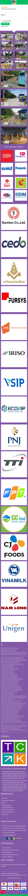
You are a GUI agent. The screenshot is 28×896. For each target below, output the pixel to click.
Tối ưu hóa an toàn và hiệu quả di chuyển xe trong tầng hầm (12, 716)
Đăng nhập (5, 23)
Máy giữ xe (4, 798)
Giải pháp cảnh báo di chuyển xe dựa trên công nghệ (16, 660)
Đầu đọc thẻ (5, 814)
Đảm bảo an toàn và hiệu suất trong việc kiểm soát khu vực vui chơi (13, 726)
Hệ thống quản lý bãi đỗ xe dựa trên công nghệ (10, 685)
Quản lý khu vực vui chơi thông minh (8, 703)
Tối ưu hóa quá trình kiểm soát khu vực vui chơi (10, 718)
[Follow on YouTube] (21, 838)
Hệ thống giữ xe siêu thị (5, 681)
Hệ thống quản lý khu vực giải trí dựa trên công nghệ (11, 687)
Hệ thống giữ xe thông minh (8, 800)
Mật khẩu (3, 14)
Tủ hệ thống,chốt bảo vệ (7, 807)
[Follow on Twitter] (9, 838)
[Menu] (2, 2)
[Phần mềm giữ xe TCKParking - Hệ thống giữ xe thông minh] (14, 2)
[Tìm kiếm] (26, 2)
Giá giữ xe (3, 660)
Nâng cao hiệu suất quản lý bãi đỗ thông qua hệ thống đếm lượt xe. (13, 696)
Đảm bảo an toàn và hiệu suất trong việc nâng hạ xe (11, 728)
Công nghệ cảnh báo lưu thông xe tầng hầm (9, 648)
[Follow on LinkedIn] (19, 838)
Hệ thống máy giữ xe (15, 681)
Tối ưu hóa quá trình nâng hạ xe (7, 720)
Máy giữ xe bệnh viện (5, 691)
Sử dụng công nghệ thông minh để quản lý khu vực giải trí (12, 705)
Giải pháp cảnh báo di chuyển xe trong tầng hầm (10, 662)
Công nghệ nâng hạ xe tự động (7, 652)
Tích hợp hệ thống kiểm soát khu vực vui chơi (9, 712)
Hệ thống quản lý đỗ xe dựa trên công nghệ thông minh (11, 689)
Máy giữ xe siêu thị (13, 691)
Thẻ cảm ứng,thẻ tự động (8, 812)
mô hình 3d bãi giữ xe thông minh (7, 693)
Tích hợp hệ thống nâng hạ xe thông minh (9, 714)
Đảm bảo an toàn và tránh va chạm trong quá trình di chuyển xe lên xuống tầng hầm (13, 731)
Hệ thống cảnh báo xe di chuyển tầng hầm (9, 674)
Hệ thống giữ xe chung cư (6, 679)
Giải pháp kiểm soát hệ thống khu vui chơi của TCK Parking (12, 664)
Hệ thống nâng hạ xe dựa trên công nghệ (9, 683)
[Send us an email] (11, 838)
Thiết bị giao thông (6, 805)
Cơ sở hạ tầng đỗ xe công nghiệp (20, 652)
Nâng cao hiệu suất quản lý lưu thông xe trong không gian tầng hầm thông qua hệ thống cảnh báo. (13, 699)
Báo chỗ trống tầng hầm (7, 809)
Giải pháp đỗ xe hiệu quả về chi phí (7, 672)
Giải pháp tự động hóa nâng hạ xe (7, 670)
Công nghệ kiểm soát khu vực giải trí (8, 650)
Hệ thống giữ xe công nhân (17, 679)
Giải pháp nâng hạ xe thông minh (7, 666)
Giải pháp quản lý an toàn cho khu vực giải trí (9, 668)
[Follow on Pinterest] (16, 838)
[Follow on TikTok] (7, 838)
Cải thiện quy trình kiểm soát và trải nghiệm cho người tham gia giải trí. (13, 655)
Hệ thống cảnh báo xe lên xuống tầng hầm (9, 677)
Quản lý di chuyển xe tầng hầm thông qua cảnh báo (10, 701)
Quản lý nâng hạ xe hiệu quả (21, 703)
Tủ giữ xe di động (17, 720)
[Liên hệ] (2, 891)
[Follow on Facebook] (2, 838)
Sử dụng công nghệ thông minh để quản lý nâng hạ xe (11, 707)
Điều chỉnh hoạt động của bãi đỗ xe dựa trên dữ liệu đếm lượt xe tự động (13, 723)
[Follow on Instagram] (4, 838)
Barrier (3, 803)
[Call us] (14, 838)
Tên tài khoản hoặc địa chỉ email (8, 9)
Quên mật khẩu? (4, 26)
